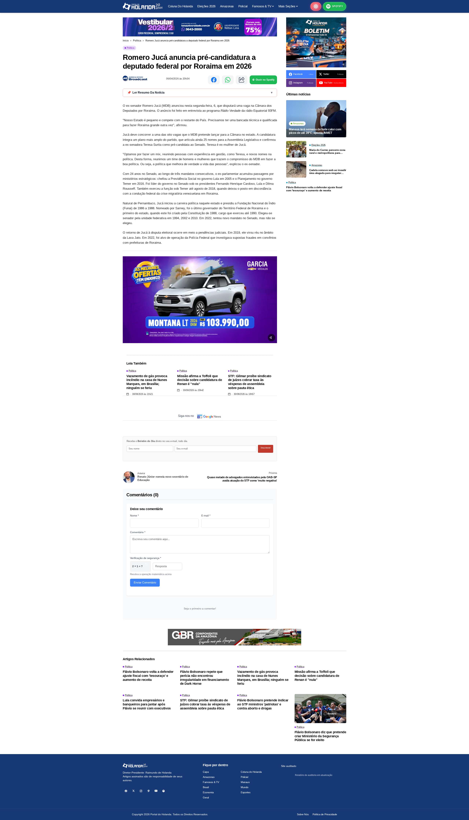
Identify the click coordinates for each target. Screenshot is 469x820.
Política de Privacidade (325, 814)
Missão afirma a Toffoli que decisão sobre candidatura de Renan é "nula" (199, 380)
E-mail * (205, 515)
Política (137, 40)
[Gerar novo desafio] (146, 566)
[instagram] (141, 791)
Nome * (134, 515)
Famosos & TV (211, 782)
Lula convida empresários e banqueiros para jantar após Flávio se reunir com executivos (147, 704)
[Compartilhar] (242, 79)
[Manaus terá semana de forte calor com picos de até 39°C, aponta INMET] (316, 118)
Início (126, 40)
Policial (244, 777)
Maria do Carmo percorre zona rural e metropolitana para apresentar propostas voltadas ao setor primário (327, 151)
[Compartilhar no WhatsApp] (228, 79)
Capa (206, 771)
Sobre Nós (303, 814)
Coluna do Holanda (251, 771)
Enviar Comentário (145, 582)
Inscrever (266, 447)
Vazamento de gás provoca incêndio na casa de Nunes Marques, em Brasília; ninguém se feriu (146, 382)
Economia (208, 792)
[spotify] (163, 791)
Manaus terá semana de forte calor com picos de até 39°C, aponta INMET (315, 131)
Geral (206, 797)
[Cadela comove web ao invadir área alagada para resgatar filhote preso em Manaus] (296, 169)
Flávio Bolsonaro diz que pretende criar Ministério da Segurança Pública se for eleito (320, 736)
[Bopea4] (143, 6)
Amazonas (209, 777)
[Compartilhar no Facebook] (214, 79)
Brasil (206, 787)
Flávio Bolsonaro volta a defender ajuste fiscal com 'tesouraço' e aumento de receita (314, 189)
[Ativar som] (271, 337)
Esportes (245, 792)
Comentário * (137, 532)
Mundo (244, 787)
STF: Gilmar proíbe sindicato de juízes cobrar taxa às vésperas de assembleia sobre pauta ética (249, 382)
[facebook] (126, 791)
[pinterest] (148, 791)
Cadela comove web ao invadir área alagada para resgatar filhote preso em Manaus (327, 171)
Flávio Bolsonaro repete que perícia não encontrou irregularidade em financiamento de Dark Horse (204, 677)
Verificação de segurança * (145, 558)
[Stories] (315, 6)
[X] (133, 791)
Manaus (245, 782)
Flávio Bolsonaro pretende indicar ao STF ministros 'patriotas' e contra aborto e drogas (262, 704)
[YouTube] (156, 791)
